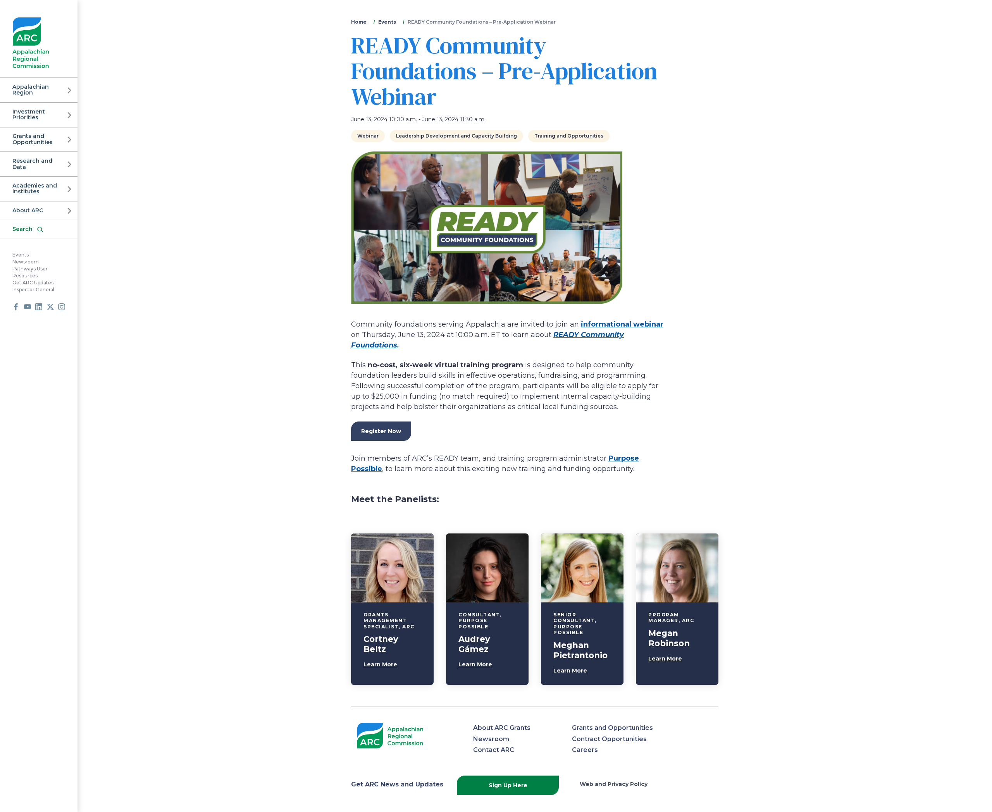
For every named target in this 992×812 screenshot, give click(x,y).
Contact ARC (493, 750)
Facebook (15, 306)
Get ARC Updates (32, 283)
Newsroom (25, 262)
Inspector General (33, 290)
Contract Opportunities (609, 739)
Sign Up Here (508, 785)
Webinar (368, 136)
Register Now (381, 431)
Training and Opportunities (568, 136)
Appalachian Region (30, 89)
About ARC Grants (501, 727)
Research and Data (32, 163)
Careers (585, 750)
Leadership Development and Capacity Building (456, 136)
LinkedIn (38, 306)
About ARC (27, 210)
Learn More (380, 664)
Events (20, 255)
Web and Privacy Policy (614, 784)
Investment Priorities (28, 114)
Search (22, 228)
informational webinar (622, 324)
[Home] (30, 42)
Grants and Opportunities (32, 139)
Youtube (27, 306)
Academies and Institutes (34, 188)
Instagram (61, 306)
